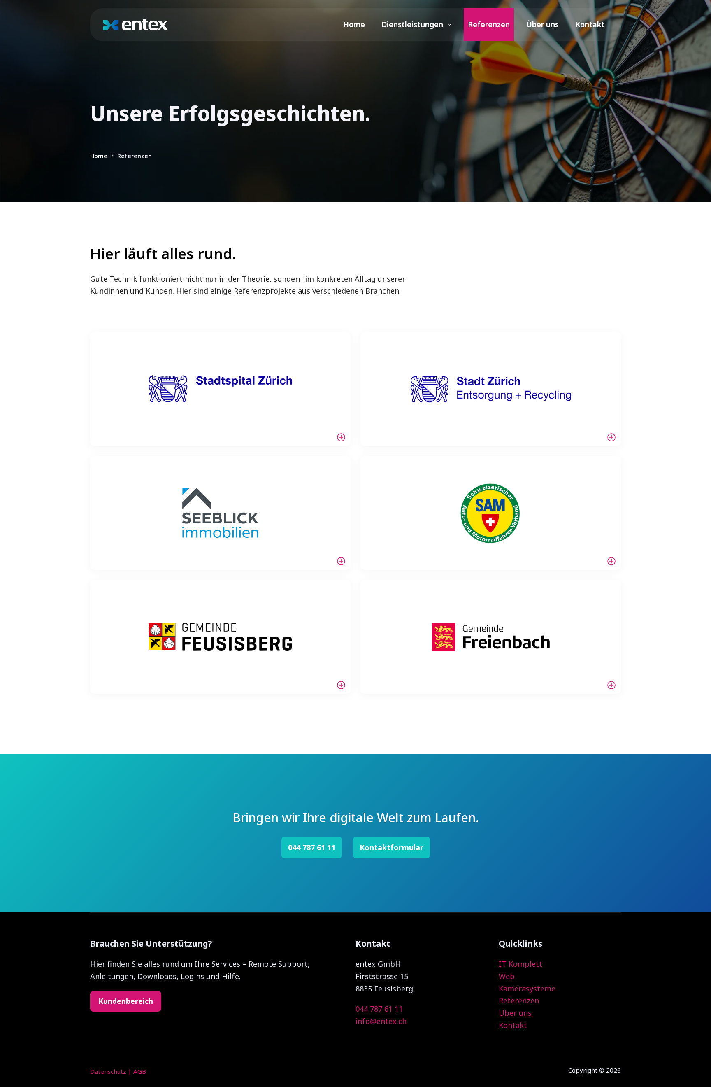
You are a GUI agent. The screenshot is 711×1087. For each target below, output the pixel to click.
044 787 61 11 (379, 1009)
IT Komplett (520, 964)
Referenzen (489, 24)
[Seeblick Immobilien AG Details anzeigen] (220, 513)
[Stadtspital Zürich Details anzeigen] (220, 389)
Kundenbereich (125, 1001)
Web (507, 976)
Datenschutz (108, 1071)
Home (354, 24)
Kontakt (589, 24)
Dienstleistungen (412, 24)
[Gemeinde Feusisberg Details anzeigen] (220, 637)
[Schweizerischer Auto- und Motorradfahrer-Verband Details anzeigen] (490, 513)
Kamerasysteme (527, 989)
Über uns (542, 24)
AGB (139, 1071)
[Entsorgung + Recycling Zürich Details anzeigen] (490, 389)
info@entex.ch (381, 1021)
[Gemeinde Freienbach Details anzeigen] (490, 637)
